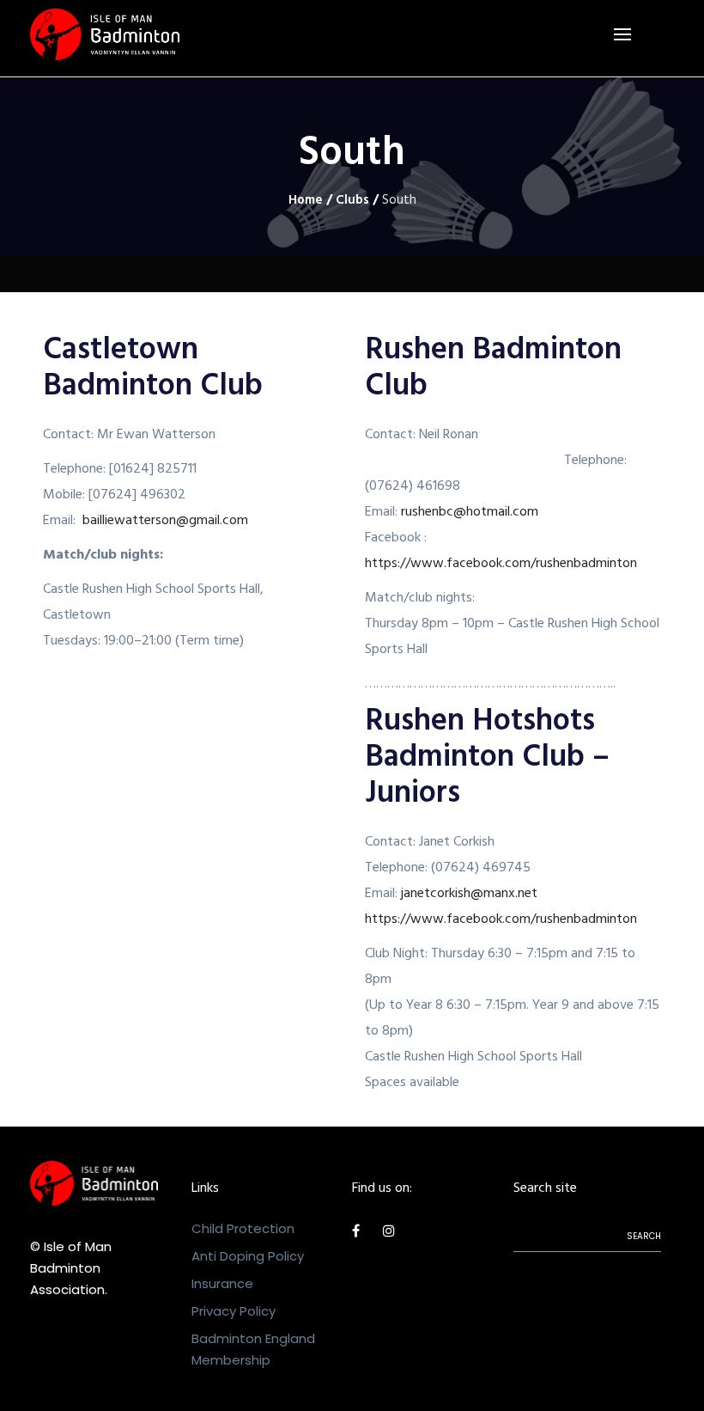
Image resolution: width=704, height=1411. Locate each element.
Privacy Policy (233, 1311)
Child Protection (242, 1228)
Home (305, 201)
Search (644, 1236)
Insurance (222, 1283)
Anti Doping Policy (247, 1256)
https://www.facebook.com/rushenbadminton (501, 564)
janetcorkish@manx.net (469, 894)
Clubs (352, 201)
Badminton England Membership (253, 1349)
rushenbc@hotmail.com (469, 513)
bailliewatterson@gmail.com (165, 521)
